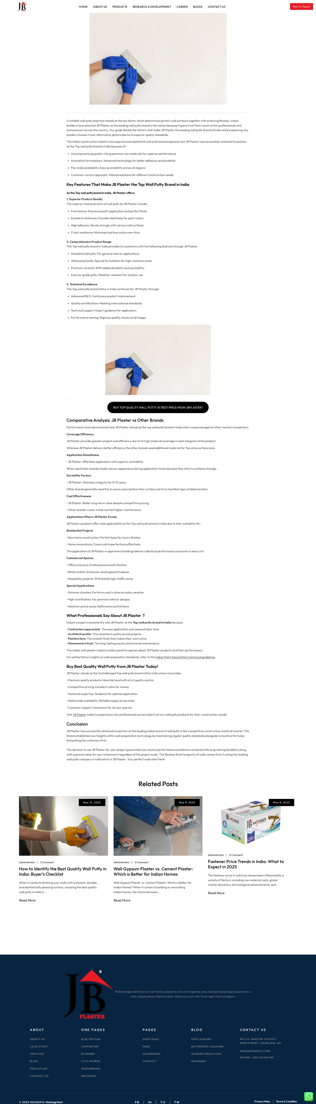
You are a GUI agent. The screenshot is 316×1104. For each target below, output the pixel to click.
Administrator (27, 862)
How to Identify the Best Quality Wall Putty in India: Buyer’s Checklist (62, 871)
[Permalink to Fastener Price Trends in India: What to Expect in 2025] (252, 822)
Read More (27, 900)
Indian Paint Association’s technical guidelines (185, 657)
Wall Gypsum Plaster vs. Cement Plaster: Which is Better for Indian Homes (153, 871)
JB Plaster (79, 714)
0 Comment (47, 862)
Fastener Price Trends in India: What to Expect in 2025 (246, 864)
